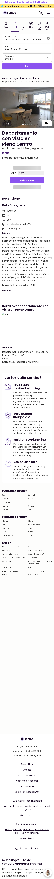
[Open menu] (48, 13)
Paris (4, 525)
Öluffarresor (33, 558)
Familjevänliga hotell (36, 571)
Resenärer (10, 56)
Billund (30, 521)
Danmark (31, 495)
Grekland (31, 502)
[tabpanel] (27, 51)
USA (29, 510)
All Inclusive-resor (35, 551)
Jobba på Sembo (27, 775)
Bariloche (34, 78)
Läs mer (6, 233)
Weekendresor (8, 561)
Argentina (18, 78)
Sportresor (6, 567)
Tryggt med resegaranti (27, 781)
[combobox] (25, 39)
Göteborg (32, 535)
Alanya (5, 521)
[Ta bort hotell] (48, 38)
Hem (5, 78)
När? (7, 46)
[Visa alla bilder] (47, 123)
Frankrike (6, 502)
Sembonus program (27, 824)
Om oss (27, 770)
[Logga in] (41, 13)
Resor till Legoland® (36, 554)
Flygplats (13, 173)
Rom (4, 532)
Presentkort (27, 838)
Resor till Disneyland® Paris (13, 558)
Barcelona (6, 528)
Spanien (5, 495)
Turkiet (5, 499)
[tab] (6, 26)
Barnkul (5, 575)
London (31, 528)
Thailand (6, 510)
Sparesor (31, 567)
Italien (30, 499)
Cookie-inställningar (29, 848)
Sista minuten (33, 547)
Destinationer (27, 786)
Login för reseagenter (27, 792)
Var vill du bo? (11, 36)
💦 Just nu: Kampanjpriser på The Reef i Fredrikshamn (27, 6)
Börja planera (27, 180)
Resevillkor (27, 764)
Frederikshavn (8, 535)
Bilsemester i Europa (10, 571)
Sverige (31, 506)
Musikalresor (33, 575)
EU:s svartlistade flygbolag (27, 801)
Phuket (30, 532)
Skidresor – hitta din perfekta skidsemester (40, 562)
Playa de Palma (34, 525)
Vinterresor (7, 551)
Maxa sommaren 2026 (11, 547)
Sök (27, 66)
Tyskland (6, 506)
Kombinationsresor (10, 554)
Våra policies (27, 815)
